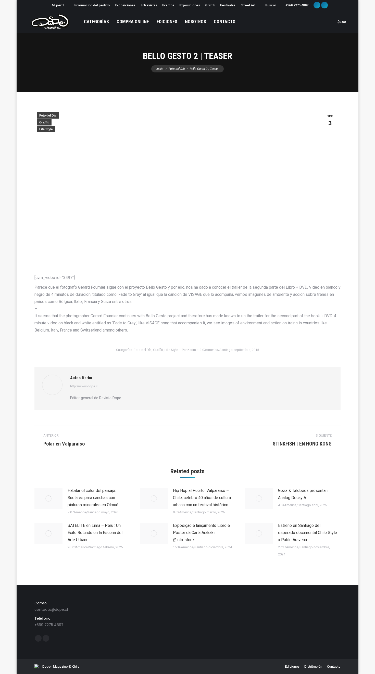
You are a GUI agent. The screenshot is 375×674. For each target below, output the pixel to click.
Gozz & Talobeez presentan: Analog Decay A (303, 494)
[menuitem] (55, 5)
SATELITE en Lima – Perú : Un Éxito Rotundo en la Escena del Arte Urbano (95, 532)
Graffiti (44, 122)
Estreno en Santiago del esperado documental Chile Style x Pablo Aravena (307, 532)
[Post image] (48, 498)
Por (189, 350)
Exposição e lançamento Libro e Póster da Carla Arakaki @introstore (201, 532)
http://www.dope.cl (84, 386)
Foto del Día (47, 115)
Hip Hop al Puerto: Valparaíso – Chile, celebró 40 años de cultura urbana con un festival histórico (202, 497)
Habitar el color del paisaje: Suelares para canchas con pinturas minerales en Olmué (93, 497)
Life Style (46, 129)
